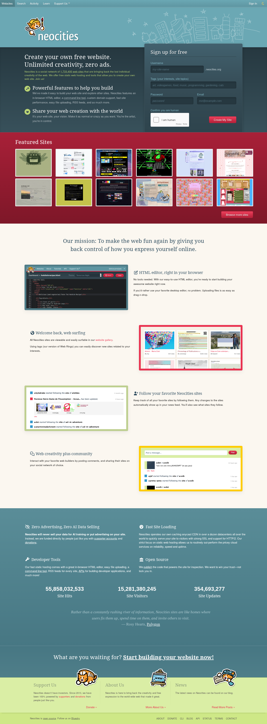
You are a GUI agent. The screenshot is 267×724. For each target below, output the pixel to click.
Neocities (35, 718)
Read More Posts (222, 707)
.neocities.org (213, 69)
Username (157, 63)
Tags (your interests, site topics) (170, 79)
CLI (182, 718)
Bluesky (75, 718)
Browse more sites (237, 214)
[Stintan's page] (235, 163)
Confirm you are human (165, 110)
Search (21, 3)
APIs (81, 571)
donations (31, 542)
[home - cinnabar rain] (114, 192)
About (160, 718)
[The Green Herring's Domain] (154, 163)
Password (157, 94)
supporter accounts (105, 538)
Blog (190, 718)
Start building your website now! (168, 657)
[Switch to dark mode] (263, 3)
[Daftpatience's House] (154, 192)
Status (207, 718)
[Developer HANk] (235, 192)
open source (49, 718)
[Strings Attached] (114, 163)
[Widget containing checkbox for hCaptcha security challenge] (170, 120)
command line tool (75, 98)
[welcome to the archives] (74, 192)
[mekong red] (33, 192)
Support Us (61, 3)
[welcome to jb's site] (74, 163)
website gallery (104, 340)
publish (148, 567)
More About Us (155, 707)
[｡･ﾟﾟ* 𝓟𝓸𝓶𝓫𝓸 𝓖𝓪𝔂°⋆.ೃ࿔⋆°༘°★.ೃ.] (194, 192)
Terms (219, 718)
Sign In (253, 3)
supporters (64, 696)
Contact (231, 718)
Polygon (153, 624)
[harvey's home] (33, 163)
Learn (46, 3)
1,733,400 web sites (72, 71)
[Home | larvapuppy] (194, 163)
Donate (90, 707)
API (198, 718)
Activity (34, 3)
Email (200, 94)
